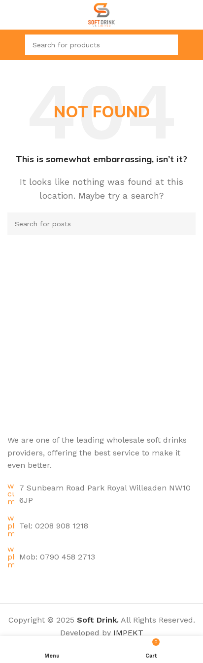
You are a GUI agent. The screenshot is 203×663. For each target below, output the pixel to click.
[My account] (192, 45)
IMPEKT (128, 632)
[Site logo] (102, 14)
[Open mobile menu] (11, 45)
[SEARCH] (167, 45)
